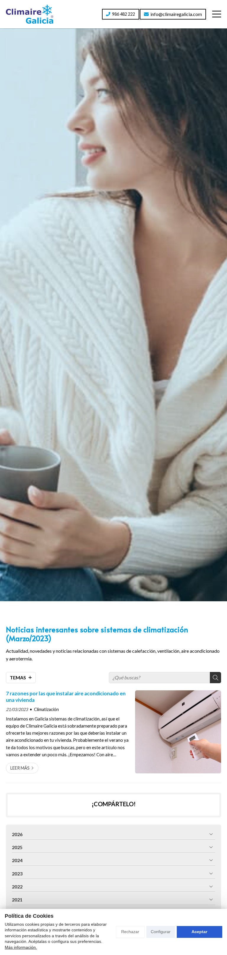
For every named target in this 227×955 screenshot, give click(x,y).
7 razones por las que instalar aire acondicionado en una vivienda (66, 696)
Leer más (20, 767)
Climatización (46, 709)
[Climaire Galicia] (29, 14)
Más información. (21, 947)
